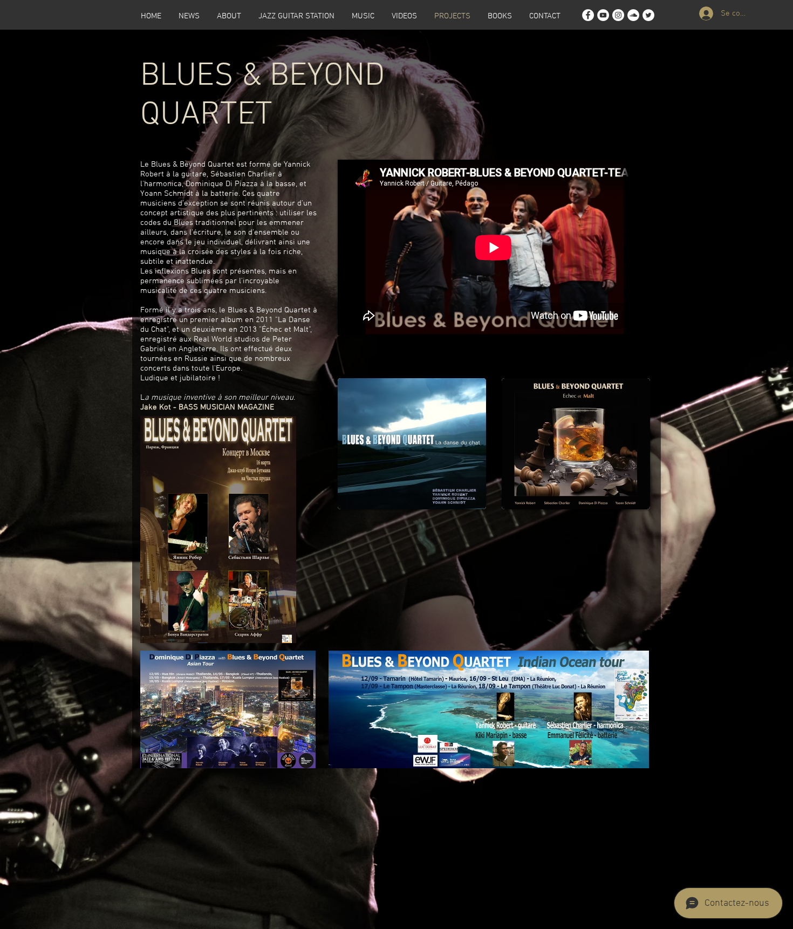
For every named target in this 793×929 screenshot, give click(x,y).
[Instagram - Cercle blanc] (618, 15)
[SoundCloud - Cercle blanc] (633, 15)
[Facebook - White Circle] (588, 15)
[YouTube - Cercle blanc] (603, 15)
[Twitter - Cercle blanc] (648, 15)
